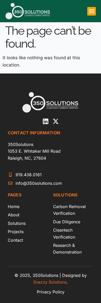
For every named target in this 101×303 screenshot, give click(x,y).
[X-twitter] (56, 121)
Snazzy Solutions (50, 282)
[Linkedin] (45, 121)
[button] (91, 11)
